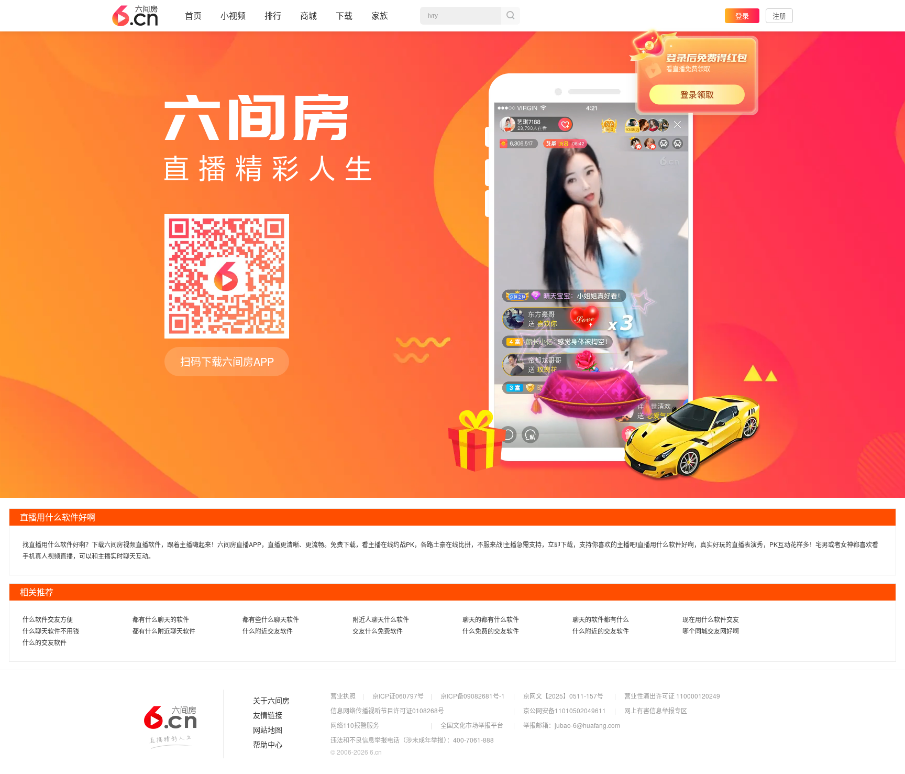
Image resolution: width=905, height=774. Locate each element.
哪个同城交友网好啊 (710, 630)
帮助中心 (267, 744)
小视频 (233, 15)
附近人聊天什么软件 (380, 619)
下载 (344, 15)
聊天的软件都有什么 (600, 619)
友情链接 (267, 715)
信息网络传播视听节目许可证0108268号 (387, 710)
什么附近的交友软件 (600, 630)
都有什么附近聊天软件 (164, 630)
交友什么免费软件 (377, 630)
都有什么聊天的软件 (161, 619)
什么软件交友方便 (48, 619)
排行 (272, 15)
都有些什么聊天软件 (270, 619)
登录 (742, 15)
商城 (308, 15)
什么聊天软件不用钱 (51, 630)
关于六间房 (271, 700)
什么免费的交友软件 (490, 630)
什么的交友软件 (45, 642)
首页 (193, 15)
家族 (379, 15)
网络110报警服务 (354, 725)
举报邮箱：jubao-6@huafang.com (571, 725)
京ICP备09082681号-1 (472, 695)
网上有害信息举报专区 (655, 710)
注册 (779, 15)
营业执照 (343, 695)
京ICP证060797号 (398, 695)
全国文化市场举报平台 (471, 725)
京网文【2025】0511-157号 (563, 695)
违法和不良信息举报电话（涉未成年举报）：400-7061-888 (412, 739)
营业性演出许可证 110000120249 (672, 695)
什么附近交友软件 (267, 630)
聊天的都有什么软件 (490, 619)
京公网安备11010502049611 (564, 710)
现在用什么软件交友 (710, 619)
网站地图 (267, 730)
